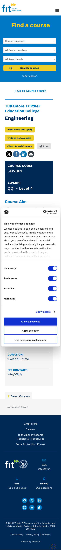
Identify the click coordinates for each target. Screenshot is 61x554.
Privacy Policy (32, 534)
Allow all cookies (30, 321)
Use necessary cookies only (30, 339)
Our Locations (44, 487)
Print (45, 146)
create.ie (36, 541)
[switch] (52, 278)
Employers (30, 423)
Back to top (53, 546)
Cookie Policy (17, 534)
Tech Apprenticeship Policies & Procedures (30, 436)
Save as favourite (20, 138)
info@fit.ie (44, 468)
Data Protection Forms (30, 444)
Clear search (29, 75)
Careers (30, 429)
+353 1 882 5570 (17, 487)
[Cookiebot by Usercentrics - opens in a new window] (43, 212)
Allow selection (30, 330)
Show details (43, 311)
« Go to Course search (30, 90)
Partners (46, 534)
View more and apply (19, 129)
